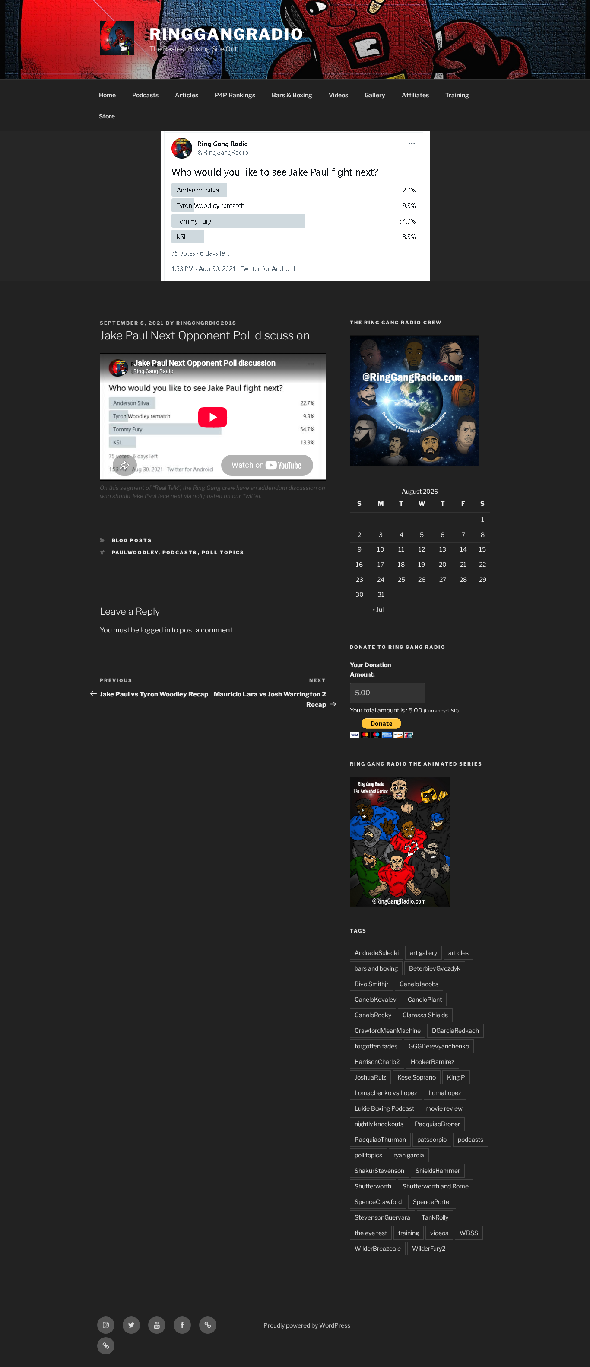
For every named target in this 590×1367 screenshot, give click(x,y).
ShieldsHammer (438, 1170)
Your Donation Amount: (370, 669)
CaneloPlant (425, 999)
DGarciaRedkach (455, 1030)
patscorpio (432, 1139)
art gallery (423, 952)
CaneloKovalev (376, 999)
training (408, 1232)
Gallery (375, 95)
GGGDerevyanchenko (439, 1046)
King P (456, 1077)
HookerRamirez (432, 1061)
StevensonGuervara (382, 1217)
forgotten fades (376, 1046)
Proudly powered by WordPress (306, 1325)
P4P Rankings (235, 95)
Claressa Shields (425, 1015)
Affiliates (415, 95)
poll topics (223, 552)
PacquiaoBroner (437, 1123)
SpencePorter (432, 1201)
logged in (155, 630)
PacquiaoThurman (380, 1139)
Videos (338, 95)
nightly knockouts (379, 1123)
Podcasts (145, 95)
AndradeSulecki (377, 952)
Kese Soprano (416, 1077)
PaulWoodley (135, 552)
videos (439, 1232)
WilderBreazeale (378, 1248)
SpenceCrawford (378, 1201)
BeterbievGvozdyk (434, 968)
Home (107, 95)
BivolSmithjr (371, 983)
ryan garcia (408, 1155)
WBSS (469, 1232)
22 (482, 564)
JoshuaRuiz (370, 1077)
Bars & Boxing (292, 95)
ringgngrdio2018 (206, 323)
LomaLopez (444, 1092)
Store (107, 116)
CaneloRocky (373, 1015)
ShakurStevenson (379, 1170)
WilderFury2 (428, 1248)
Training (457, 95)
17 (380, 564)
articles (458, 952)
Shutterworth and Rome (436, 1186)
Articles (186, 95)
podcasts (180, 552)
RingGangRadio (226, 34)
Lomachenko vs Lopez (386, 1092)
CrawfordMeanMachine (388, 1030)
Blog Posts (132, 540)
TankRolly (435, 1217)
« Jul (378, 609)
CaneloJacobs (419, 983)
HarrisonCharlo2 (377, 1061)
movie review (444, 1108)
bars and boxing (376, 968)
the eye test (371, 1232)
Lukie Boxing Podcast (384, 1108)
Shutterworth (373, 1186)
